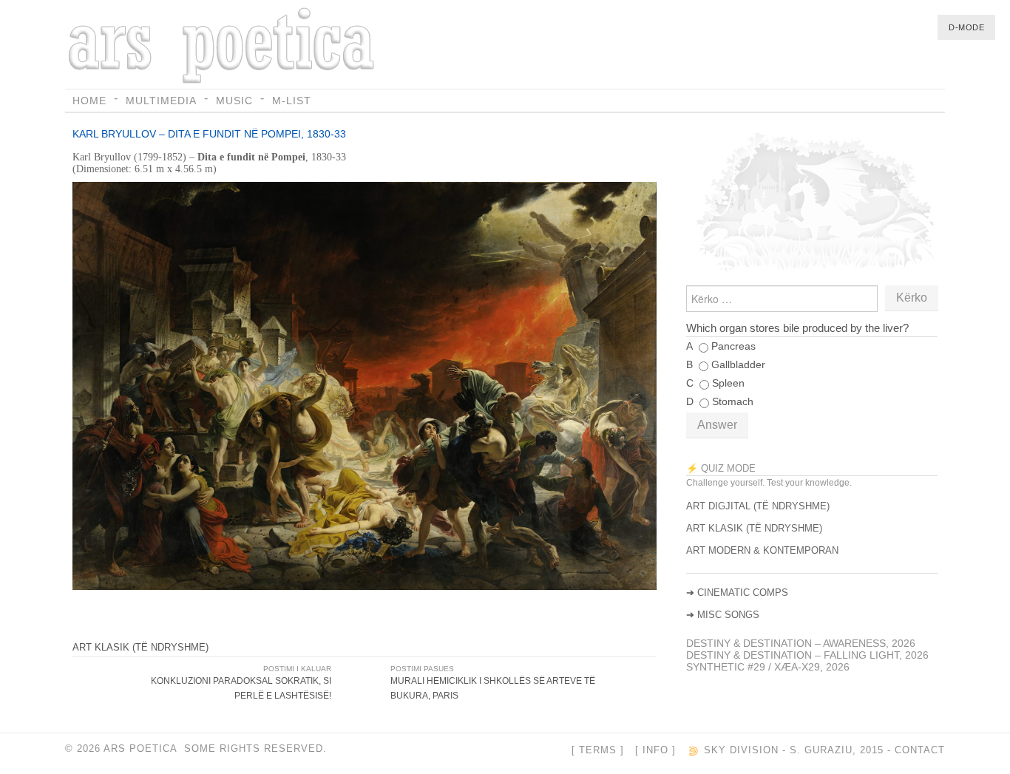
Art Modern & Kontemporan (762, 550)
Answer (717, 424)
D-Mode (966, 27)
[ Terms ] (598, 750)
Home (89, 100)
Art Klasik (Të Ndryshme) (140, 647)
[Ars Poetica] (223, 46)
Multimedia (161, 100)
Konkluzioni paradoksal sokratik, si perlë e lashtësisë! (241, 688)
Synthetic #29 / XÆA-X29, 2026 (768, 667)
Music (234, 100)
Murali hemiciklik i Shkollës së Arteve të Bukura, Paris (492, 688)
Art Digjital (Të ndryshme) (758, 506)
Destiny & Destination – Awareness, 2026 (800, 643)
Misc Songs (728, 614)
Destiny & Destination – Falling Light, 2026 (807, 655)
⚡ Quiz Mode (721, 468)
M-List (291, 100)
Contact (920, 750)
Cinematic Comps (742, 592)
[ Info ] (655, 750)
